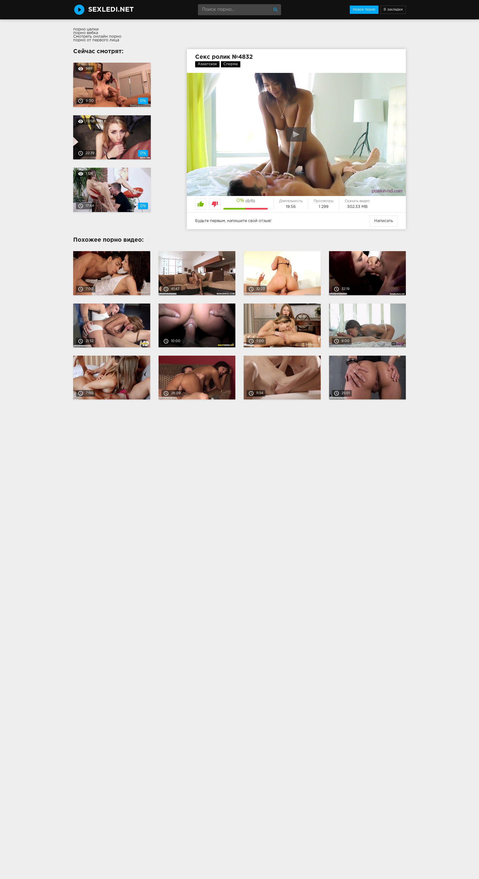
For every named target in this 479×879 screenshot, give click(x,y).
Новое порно (364, 9)
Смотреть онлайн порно (97, 36)
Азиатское (207, 64)
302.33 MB (357, 206)
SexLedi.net (111, 10)
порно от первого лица (96, 40)
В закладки (393, 9)
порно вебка (85, 33)
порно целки (86, 29)
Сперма (230, 64)
